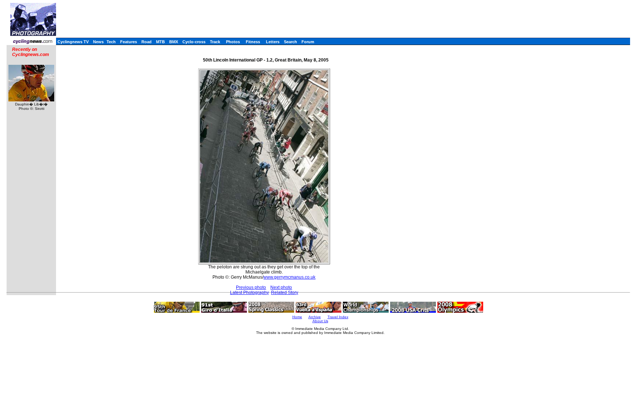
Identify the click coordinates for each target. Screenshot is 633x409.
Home (297, 317)
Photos (233, 42)
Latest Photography (249, 292)
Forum (307, 42)
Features (128, 42)
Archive (314, 317)
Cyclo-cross (194, 42)
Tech (111, 42)
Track (215, 42)
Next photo (281, 287)
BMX (173, 42)
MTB (160, 42)
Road (146, 42)
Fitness (253, 42)
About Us (320, 321)
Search (290, 42)
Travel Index (337, 317)
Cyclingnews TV (73, 42)
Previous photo (251, 287)
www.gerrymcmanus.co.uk (289, 277)
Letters (273, 42)
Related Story (284, 292)
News (98, 42)
